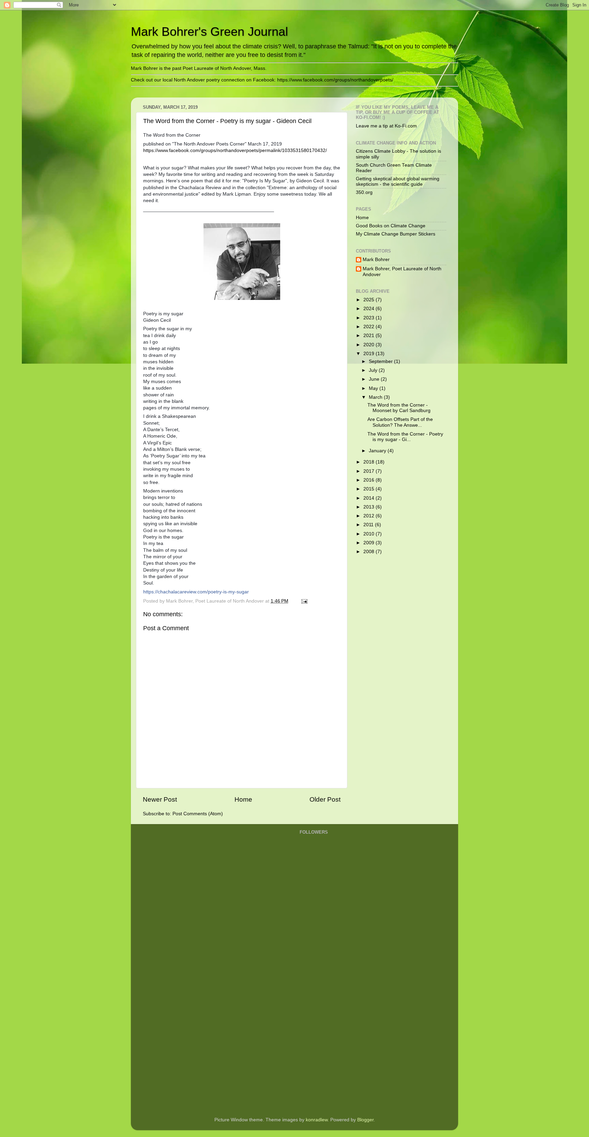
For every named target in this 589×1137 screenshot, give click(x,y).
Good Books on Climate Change (390, 225)
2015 (369, 488)
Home (243, 799)
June (375, 379)
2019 (369, 353)
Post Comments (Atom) (197, 813)
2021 (369, 335)
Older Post (325, 799)
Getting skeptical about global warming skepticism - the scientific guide (397, 181)
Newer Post (160, 799)
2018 (369, 462)
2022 (369, 326)
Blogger (365, 1119)
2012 (369, 515)
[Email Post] (304, 601)
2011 (369, 524)
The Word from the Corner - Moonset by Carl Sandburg (399, 408)
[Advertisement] (327, 1002)
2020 (369, 344)
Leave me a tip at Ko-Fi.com (386, 125)
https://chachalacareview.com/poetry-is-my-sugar (196, 591)
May (374, 388)
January (378, 450)
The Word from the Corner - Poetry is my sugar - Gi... (405, 436)
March (376, 397)
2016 (369, 480)
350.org (364, 192)
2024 (369, 308)
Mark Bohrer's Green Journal (209, 32)
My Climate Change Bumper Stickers (395, 234)
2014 (369, 498)
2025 (369, 299)
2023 (369, 317)
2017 (369, 471)
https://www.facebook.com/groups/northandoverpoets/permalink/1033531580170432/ (235, 150)
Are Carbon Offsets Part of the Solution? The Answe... (400, 422)
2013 (369, 507)
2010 (369, 533)
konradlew (317, 1119)
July (374, 370)
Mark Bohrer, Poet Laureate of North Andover (402, 271)
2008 (369, 551)
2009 (369, 542)
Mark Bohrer (376, 259)
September (381, 361)
